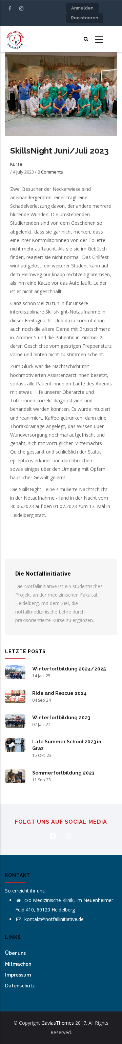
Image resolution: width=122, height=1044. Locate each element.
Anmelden (82, 8)
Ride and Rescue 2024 (59, 693)
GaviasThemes (57, 1023)
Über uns (15, 953)
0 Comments (50, 172)
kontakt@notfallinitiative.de (53, 919)
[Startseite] (15, 39)
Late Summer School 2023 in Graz (66, 745)
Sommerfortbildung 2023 (63, 773)
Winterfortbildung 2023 (61, 717)
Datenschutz (20, 985)
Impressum (18, 975)
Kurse (16, 164)
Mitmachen (18, 964)
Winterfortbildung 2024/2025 (69, 668)
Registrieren (84, 17)
